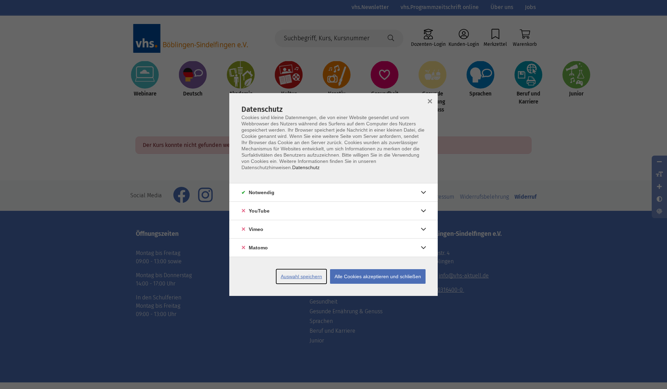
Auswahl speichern (301, 276)
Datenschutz (306, 167)
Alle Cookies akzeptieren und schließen (378, 276)
